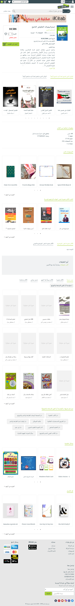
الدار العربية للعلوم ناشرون (35, 427)
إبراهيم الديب (50, 30)
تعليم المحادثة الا (11, 319)
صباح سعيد (63, 397)
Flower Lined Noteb (28, 524)
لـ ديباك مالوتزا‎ (10, 113)
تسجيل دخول (68, 2)
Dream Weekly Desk (46, 185)
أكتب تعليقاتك (64, 265)
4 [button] (40, 118)
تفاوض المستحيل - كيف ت (10, 110)
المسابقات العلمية (46, 357)
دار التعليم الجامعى (54, 427)
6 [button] (34, 118)
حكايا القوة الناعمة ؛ (28, 110)
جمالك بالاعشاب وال (28, 394)
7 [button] (31, 118)
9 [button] (25, 118)
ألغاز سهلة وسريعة (28, 357)
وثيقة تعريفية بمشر (64, 319)
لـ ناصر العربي (64, 113)
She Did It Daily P (64, 524)
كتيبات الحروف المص (28, 477)
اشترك (48, 593)
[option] (64, 98)
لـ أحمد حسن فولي (46, 113)
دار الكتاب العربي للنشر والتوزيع (48, 433)
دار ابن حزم (18, 427)
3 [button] (43, 118)
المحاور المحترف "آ (10, 229)
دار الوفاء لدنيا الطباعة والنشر (18, 421)
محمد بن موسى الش (46, 322)
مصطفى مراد (28, 322)
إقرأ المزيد (52, 68)
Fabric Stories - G (64, 477)
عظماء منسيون (46, 319)
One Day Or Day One (46, 524)
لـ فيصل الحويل (28, 113)
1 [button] (49, 118)
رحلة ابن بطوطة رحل (10, 357)
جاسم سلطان (64, 322)
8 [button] (28, 118)
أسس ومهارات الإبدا (28, 229)
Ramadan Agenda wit (10, 524)
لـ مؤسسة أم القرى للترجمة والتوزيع (61, 285)
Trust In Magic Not (28, 185)
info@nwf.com (69, 577)
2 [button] (46, 118)
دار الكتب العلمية (53, 415)
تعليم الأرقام (11, 477)
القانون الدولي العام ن (46, 110)
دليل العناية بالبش (64, 394)
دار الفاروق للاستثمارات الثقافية (56, 421)
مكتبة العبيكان (37, 421)
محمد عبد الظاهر (46, 397)
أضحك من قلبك (11, 394)
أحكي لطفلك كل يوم (46, 394)
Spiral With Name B (64, 185)
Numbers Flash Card (46, 477)
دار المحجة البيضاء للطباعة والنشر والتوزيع (29, 415)
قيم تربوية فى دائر (64, 229)
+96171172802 (69, 574)
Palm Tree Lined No (10, 185)
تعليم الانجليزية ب (64, 357)
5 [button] (37, 118)
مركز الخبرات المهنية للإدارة (25, 433)
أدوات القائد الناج (46, 229)
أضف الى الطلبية (12, 44)
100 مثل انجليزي (28, 319)
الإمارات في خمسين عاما (64, 110)
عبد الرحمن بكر (10, 397)
